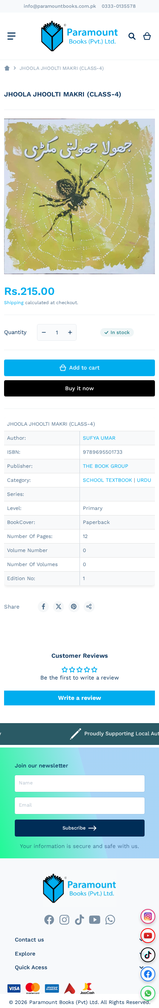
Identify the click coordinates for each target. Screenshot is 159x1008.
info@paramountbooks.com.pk (60, 6)
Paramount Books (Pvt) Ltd (63, 1002)
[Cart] (147, 36)
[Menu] (11, 36)
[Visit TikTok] (148, 954)
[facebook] (49, 919)
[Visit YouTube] (148, 935)
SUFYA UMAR (99, 438)
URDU (144, 480)
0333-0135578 (119, 6)
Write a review (79, 697)
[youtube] (94, 919)
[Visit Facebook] (148, 974)
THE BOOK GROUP (105, 466)
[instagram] (64, 919)
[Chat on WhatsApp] (148, 993)
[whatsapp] (110, 919)
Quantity (15, 332)
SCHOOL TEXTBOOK (107, 480)
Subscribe (74, 828)
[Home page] (7, 68)
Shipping (14, 302)
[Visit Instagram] (148, 916)
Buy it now (79, 388)
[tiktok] (79, 919)
